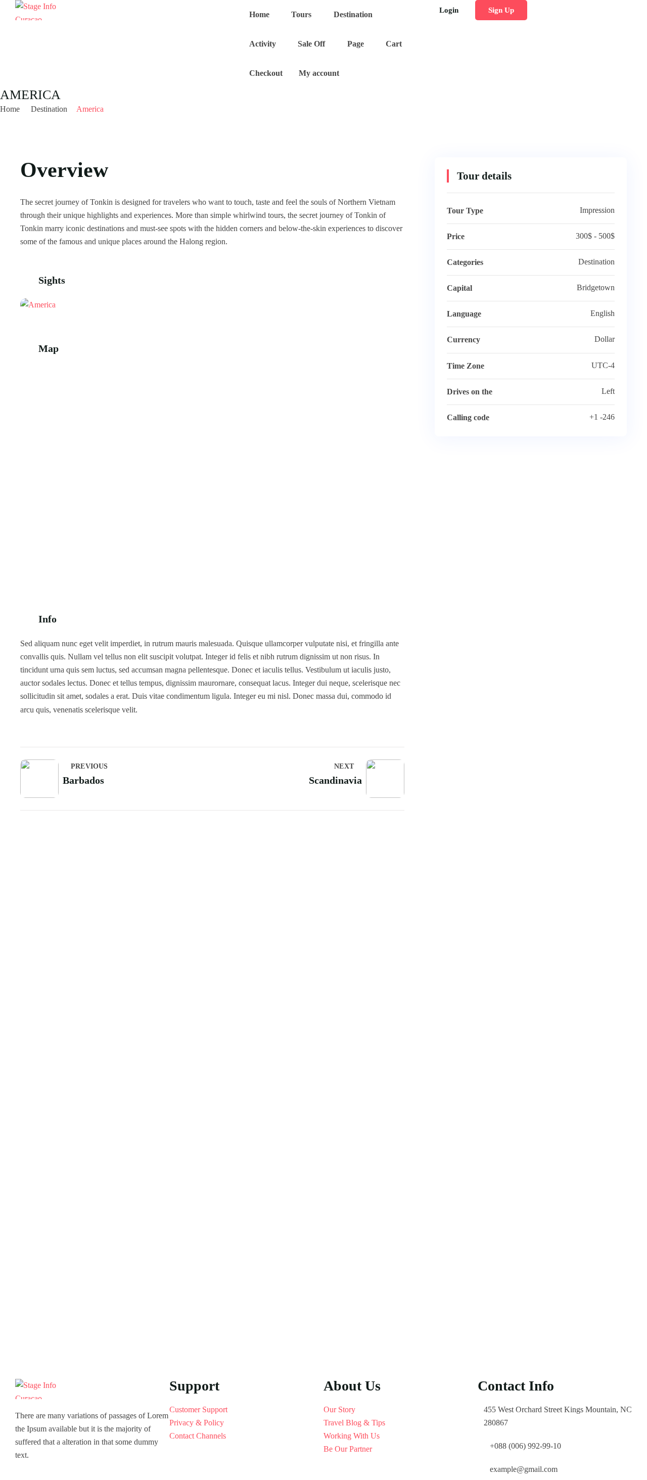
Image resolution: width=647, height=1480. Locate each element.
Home (259, 14)
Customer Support (198, 1409)
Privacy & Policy (196, 1422)
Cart (394, 43)
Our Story (339, 1409)
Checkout (266, 73)
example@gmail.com (524, 1469)
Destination (353, 14)
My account (319, 73)
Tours (301, 14)
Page (355, 43)
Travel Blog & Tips (354, 1422)
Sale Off (311, 43)
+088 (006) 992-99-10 (525, 1446)
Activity (262, 43)
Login (448, 10)
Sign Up (501, 10)
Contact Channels (197, 1435)
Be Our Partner (348, 1449)
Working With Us (352, 1435)
